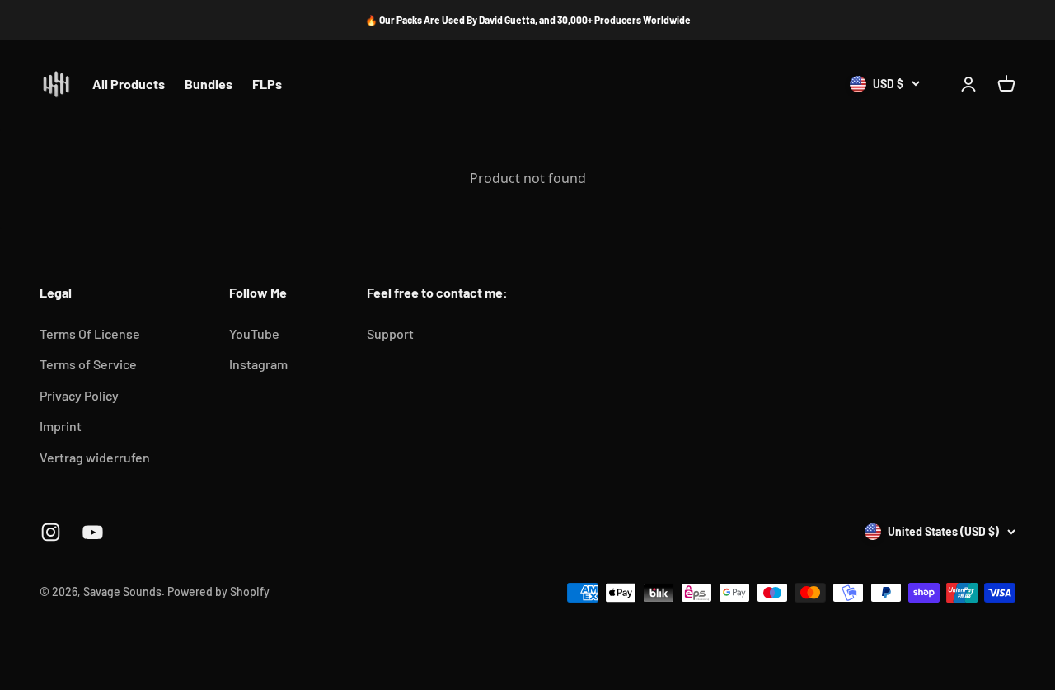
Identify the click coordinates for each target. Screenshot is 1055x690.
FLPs (267, 84)
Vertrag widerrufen (95, 457)
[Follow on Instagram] (51, 532)
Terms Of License (90, 333)
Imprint (61, 426)
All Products (128, 84)
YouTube (254, 333)
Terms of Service (88, 364)
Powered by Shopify (218, 591)
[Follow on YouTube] (93, 532)
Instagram (258, 364)
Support (390, 333)
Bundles (208, 84)
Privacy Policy (79, 395)
